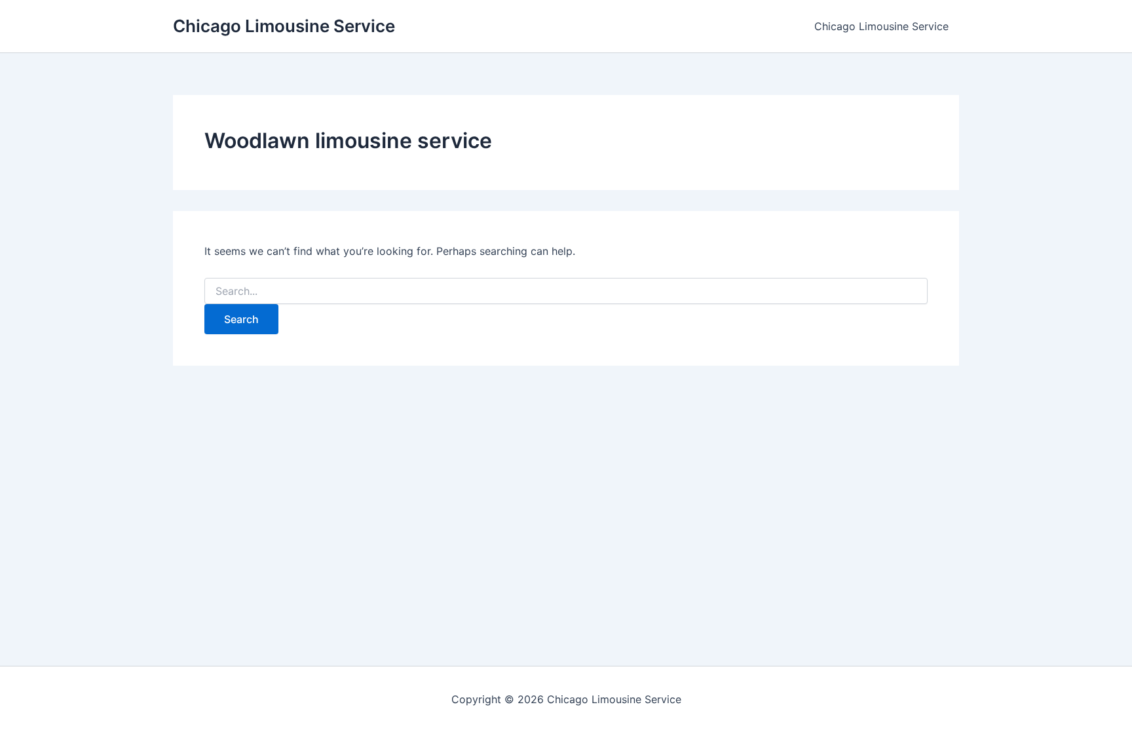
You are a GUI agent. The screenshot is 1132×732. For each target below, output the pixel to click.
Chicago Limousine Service (284, 26)
